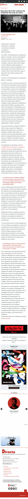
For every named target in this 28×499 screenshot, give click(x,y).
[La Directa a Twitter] (21, 1)
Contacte (6, 474)
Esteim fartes (14, 413)
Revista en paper (8, 473)
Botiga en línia (7, 471)
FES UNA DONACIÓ (21, 4)
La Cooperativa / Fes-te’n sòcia (11, 468)
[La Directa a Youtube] (24, 1)
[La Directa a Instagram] (26, 1)
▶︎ (26, 409)
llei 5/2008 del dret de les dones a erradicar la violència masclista (13, 147)
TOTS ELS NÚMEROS (14, 388)
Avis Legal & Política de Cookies (11, 476)
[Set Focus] (25, 4)
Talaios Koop (17, 495)
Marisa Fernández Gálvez (8, 34)
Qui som (6, 466)
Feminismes (4, 8)
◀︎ (1, 409)
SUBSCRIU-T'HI (16, 4)
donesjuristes (5, 36)
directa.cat (3, 1)
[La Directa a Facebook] (19, 1)
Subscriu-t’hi (7, 469)
